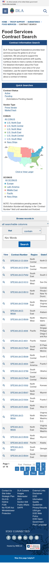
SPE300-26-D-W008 (17, 312)
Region (34, 254)
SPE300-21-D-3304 (19, 260)
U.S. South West (14, 138)
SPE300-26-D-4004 (19, 363)
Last (41, 473)
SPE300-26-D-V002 (19, 385)
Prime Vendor (11, 107)
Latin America (13, 186)
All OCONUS (11, 180)
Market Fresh (10, 110)
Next (33, 473)
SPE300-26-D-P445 (19, 347)
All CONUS (10, 119)
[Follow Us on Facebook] (8, 537)
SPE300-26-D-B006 (19, 437)
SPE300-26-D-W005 (17, 428)
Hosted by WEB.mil (14, 546)
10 (26, 473)
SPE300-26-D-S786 (19, 371)
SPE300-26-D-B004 (19, 455)
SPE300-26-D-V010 (19, 282)
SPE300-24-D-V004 (19, 399)
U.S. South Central (15, 135)
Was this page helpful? (24, 558)
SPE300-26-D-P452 (19, 274)
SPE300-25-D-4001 (19, 340)
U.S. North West (14, 129)
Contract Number (19, 254)
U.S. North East (14, 122)
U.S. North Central (15, 125)
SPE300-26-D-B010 (19, 292)
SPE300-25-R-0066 (19, 406)
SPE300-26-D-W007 (17, 448)
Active (7, 93)
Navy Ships (12, 142)
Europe (10, 183)
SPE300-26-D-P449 (19, 378)
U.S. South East (14, 132)
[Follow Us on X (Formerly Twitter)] (14, 537)
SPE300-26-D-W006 (17, 417)
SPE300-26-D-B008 (19, 356)
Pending (8, 96)
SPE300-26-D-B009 (19, 319)
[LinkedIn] (25, 537)
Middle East (12, 190)
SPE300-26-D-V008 (19, 303)
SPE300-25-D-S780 (19, 267)
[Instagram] (31, 537)
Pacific (10, 193)
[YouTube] (20, 537)
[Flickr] (36, 537)
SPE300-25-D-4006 (19, 330)
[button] (10, 4)
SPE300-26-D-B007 (19, 392)
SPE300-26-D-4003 (19, 442)
